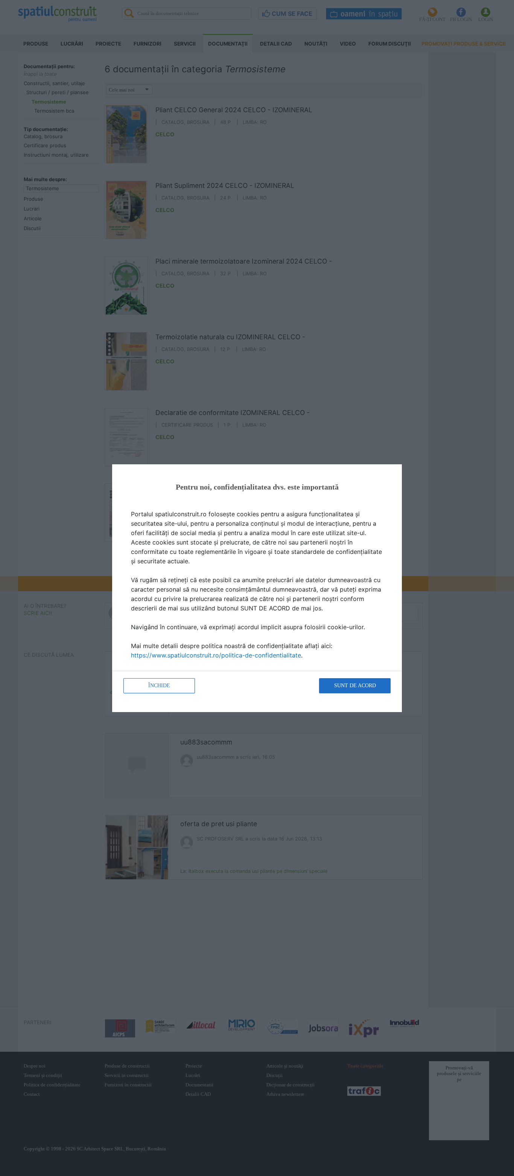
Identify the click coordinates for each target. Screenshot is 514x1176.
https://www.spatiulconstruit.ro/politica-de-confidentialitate (216, 655)
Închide (159, 685)
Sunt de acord (355, 685)
